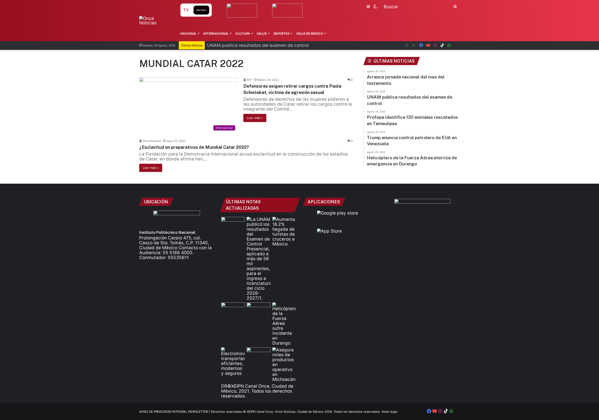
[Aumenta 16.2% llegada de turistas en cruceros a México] (284, 231)
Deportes (281, 33)
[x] (456, 45)
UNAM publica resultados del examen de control (258, 45)
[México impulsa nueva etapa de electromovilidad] (233, 361)
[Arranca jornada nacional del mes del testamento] (233, 223)
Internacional (216, 33)
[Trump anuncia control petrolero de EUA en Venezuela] (258, 309)
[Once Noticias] (155, 20)
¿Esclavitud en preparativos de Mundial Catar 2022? (194, 147)
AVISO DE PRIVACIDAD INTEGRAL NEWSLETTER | (175, 411)
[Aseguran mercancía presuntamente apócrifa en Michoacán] (284, 364)
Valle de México (309, 33)
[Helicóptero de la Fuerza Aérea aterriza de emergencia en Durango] (284, 324)
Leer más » (255, 118)
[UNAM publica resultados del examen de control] (258, 259)
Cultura (242, 33)
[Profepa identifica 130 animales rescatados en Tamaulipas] (233, 309)
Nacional (188, 33)
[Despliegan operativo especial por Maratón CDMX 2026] (258, 354)
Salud (262, 33)
